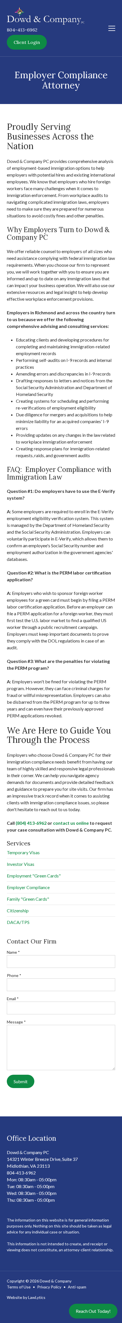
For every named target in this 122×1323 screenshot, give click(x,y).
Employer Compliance (28, 887)
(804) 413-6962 (31, 823)
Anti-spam (77, 1286)
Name (13, 952)
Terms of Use (19, 1286)
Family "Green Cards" (28, 899)
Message (16, 1021)
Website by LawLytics (26, 1297)
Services (18, 843)
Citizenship (18, 910)
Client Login (27, 42)
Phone (14, 975)
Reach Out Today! (93, 1311)
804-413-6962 (22, 30)
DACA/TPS (18, 922)
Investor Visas (20, 864)
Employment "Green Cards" (34, 875)
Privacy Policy (49, 1286)
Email (13, 998)
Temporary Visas (23, 852)
